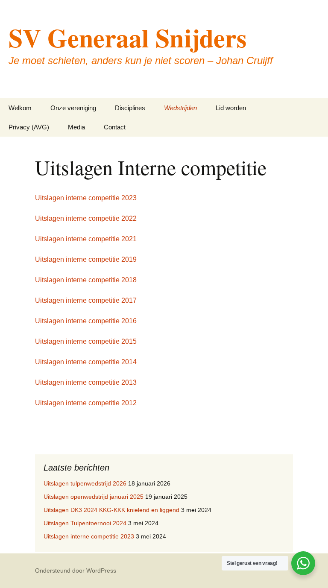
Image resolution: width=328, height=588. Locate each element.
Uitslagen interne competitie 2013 (86, 382)
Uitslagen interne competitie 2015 (86, 341)
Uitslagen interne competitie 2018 (86, 280)
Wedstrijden (180, 107)
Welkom (20, 107)
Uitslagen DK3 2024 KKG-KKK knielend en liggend (111, 509)
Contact (115, 127)
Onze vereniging (73, 107)
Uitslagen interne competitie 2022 (86, 218)
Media (76, 127)
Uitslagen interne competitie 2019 (86, 259)
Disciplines (130, 107)
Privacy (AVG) (29, 127)
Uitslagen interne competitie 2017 (86, 300)
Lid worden (231, 107)
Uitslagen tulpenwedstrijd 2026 (85, 483)
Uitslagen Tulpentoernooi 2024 (85, 523)
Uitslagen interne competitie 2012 (86, 403)
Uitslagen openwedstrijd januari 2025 (94, 496)
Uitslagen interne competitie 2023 (86, 198)
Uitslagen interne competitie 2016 (86, 321)
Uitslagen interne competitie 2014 (86, 362)
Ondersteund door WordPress (75, 570)
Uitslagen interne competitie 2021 (86, 239)
